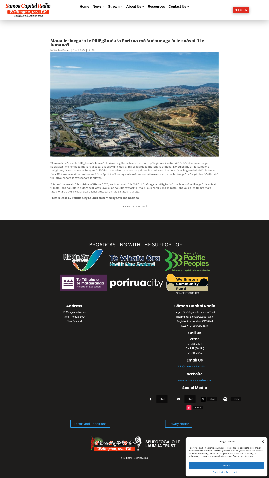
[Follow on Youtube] (178, 399)
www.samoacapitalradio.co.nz (194, 380)
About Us (133, 6)
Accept (226, 465)
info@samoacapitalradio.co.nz (195, 366)
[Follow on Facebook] (150, 399)
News (97, 6)
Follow (162, 398)
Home (84, 6)
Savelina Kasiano (61, 50)
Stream (114, 6)
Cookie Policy (219, 472)
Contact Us (177, 6)
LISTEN (242, 10)
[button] (262, 441)
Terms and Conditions (90, 424)
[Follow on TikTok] (188, 407)
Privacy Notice (232, 472)
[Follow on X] (203, 399)
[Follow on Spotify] (225, 399)
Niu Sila (91, 50)
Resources (156, 6)
